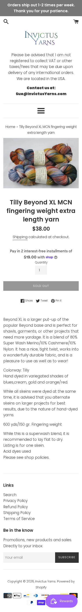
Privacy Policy (15, 500)
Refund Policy (15, 506)
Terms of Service (19, 518)
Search (9, 494)
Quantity (41, 262)
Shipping (20, 236)
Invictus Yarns (45, 581)
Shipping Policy (17, 512)
